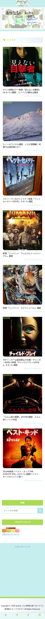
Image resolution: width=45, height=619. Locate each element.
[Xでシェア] (7, 614)
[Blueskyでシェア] (27, 614)
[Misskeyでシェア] (37, 614)
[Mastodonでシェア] (17, 614)
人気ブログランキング (11, 534)
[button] (40, 510)
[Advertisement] (22, 571)
